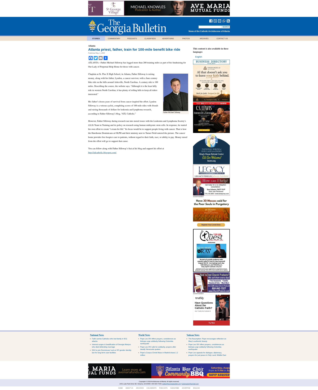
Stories (96, 39)
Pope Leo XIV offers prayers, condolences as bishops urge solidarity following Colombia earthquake (158, 341)
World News (144, 335)
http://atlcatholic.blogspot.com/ (102, 152)
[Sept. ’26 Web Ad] (211, 163)
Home (120, 388)
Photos (186, 39)
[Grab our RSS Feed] (228, 20)
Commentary (114, 39)
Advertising (168, 39)
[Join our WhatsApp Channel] (223, 20)
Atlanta (91, 45)
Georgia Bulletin (127, 26)
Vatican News (193, 335)
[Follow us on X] (215, 20)
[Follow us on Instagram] (219, 20)
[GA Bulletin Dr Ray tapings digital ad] (211, 271)
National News (97, 335)
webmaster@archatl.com (190, 384)
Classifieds (150, 39)
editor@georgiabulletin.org (171, 384)
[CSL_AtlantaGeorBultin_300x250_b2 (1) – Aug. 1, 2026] (211, 132)
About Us (129, 388)
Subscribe (174, 388)
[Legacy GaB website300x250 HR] (211, 195)
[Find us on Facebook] (210, 20)
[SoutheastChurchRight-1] (211, 292)
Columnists (151, 388)
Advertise (186, 388)
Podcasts (132, 39)
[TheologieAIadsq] (211, 101)
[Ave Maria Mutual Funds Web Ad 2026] (159, 15)
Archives (204, 39)
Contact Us (222, 39)
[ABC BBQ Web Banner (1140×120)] (159, 378)
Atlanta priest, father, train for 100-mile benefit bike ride (134, 49)
